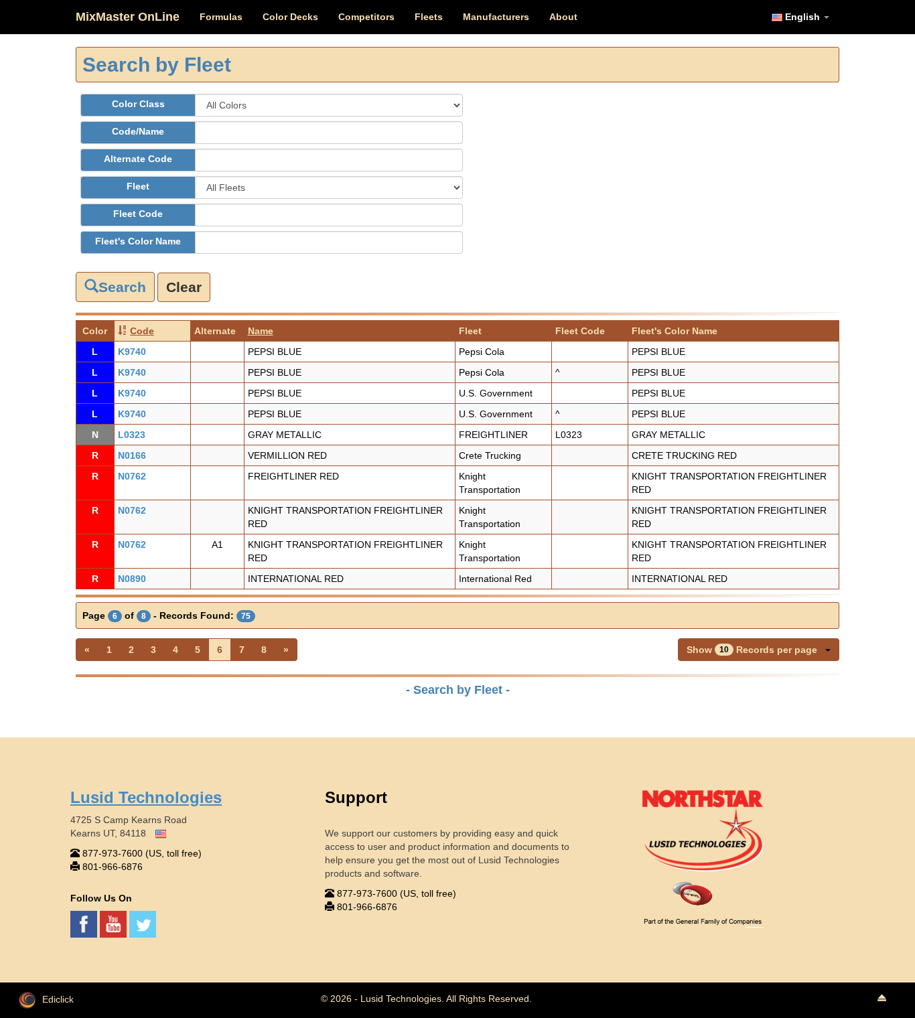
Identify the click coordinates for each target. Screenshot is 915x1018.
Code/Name (138, 131)
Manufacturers (496, 16)
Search (122, 287)
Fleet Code (138, 213)
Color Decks (290, 16)
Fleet (138, 186)
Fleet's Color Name (138, 241)
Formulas (221, 16)
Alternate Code (138, 158)
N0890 (132, 578)
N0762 (132, 476)
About (563, 16)
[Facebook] (85, 923)
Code (142, 330)
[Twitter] (142, 923)
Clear (184, 287)
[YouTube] (114, 923)
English (802, 16)
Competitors (366, 16)
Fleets (429, 16)
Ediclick (58, 999)
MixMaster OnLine (128, 16)
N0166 (132, 455)
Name (260, 330)
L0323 (131, 434)
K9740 (132, 351)
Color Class (138, 103)
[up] (881, 998)
